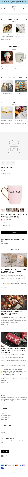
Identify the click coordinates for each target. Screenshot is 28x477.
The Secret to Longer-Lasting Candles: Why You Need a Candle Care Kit (13, 271)
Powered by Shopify (14, 472)
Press (2, 413)
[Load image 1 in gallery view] (14, 193)
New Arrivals (14, 47)
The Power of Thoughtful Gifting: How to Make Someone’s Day (11, 313)
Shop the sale (14, 19)
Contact (3, 432)
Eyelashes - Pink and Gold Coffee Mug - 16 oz (14, 216)
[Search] (4, 8)
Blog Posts (14, 249)
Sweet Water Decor (7, 225)
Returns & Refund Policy (6, 417)
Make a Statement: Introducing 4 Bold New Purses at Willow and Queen (13, 350)
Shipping (3, 430)
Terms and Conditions (6, 415)
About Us (3, 411)
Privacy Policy (4, 419)
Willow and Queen (7, 472)
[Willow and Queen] (14, 8)
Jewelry (14, 102)
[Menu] (1, 8)
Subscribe (5, 451)
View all (14, 21)
